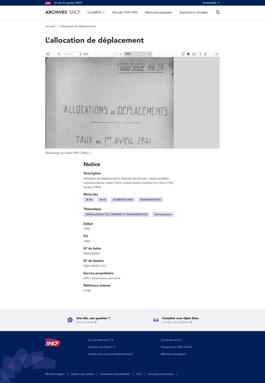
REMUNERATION (150, 199)
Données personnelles (160, 374)
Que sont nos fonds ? (100, 347)
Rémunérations (163, 214)
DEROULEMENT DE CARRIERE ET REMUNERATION (116, 214)
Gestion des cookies (82, 374)
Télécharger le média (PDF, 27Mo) (67, 153)
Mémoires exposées (158, 12)
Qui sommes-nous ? (99, 340)
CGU (139, 374)
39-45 (102, 199)
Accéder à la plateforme (176, 322)
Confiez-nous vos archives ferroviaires (109, 354)
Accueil (50, 26)
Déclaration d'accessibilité (115, 374)
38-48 (89, 199)
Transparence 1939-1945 (175, 347)
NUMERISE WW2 (123, 199)
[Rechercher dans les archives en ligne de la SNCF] (218, 12)
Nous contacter (85, 322)
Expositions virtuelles (194, 12)
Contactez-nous (170, 340)
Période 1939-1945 (124, 12)
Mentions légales (54, 374)
